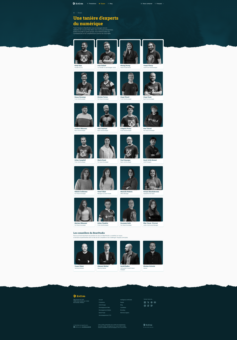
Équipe (103, 3)
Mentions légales (124, 312)
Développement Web (104, 307)
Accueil (101, 299)
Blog (111, 3)
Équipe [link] (80, 13)
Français (159, 3)
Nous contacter (147, 3)
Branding (122, 310)
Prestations (92, 3)
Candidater (123, 307)
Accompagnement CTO (105, 315)
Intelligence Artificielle (126, 299)
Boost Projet (102, 312)
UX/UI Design (102, 305)
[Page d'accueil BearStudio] (78, 3)
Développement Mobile (105, 310)
